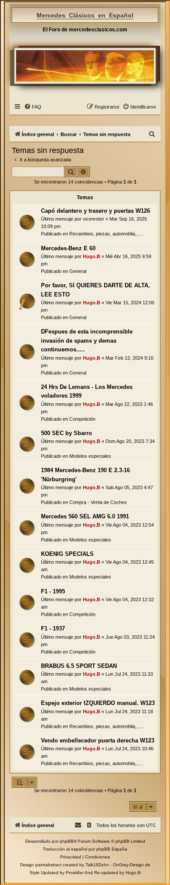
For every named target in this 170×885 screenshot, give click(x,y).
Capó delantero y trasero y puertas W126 (95, 211)
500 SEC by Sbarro (66, 433)
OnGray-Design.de (131, 864)
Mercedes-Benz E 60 (68, 248)
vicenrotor (93, 218)
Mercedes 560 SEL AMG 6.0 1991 (85, 516)
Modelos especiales (90, 456)
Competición (82, 419)
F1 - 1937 (53, 628)
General (77, 271)
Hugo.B (91, 256)
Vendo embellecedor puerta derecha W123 (97, 740)
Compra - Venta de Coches (98, 502)
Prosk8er (75, 872)
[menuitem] (32, 107)
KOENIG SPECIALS (67, 554)
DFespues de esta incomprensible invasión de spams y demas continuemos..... (87, 340)
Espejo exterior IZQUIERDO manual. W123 (98, 703)
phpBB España (111, 849)
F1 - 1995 (53, 591)
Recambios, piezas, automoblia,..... (106, 233)
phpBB (67, 841)
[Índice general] (85, 66)
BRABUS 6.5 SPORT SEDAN (79, 666)
